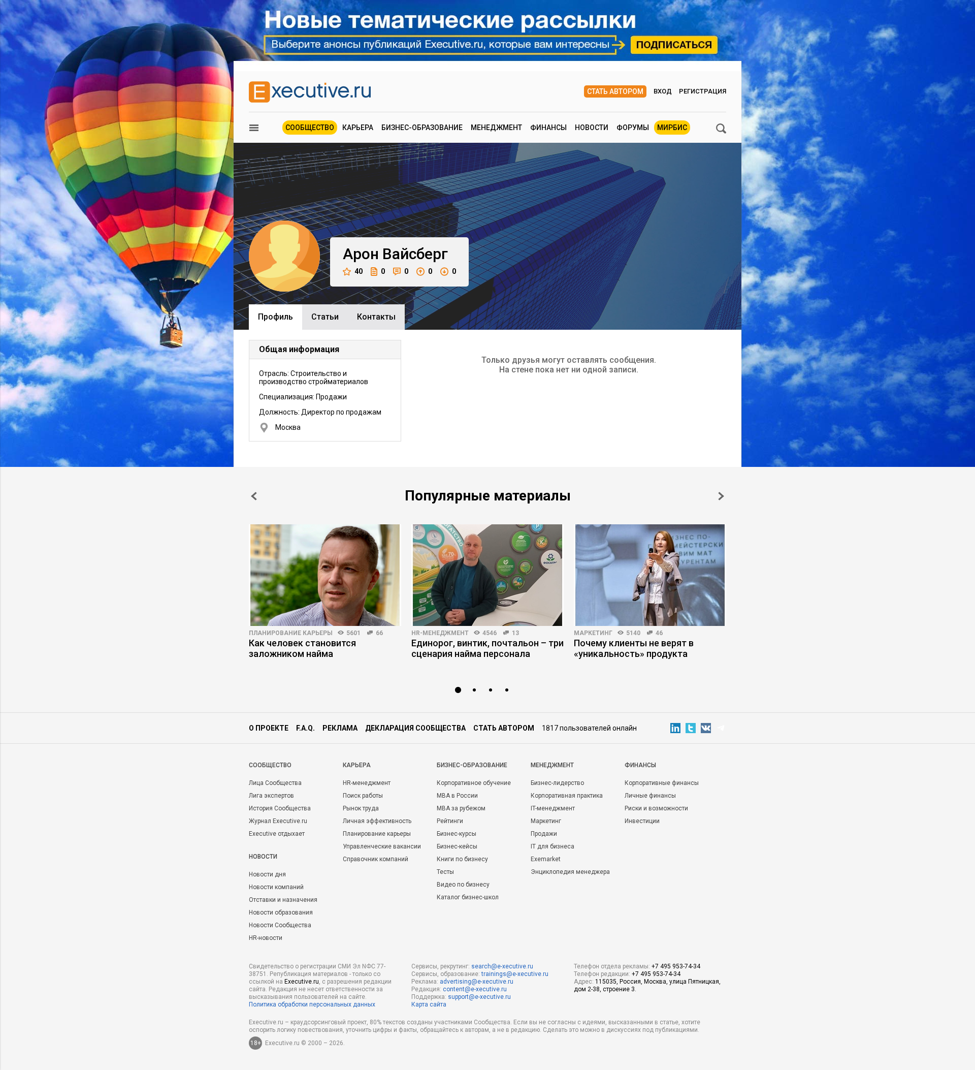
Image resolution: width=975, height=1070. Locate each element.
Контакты (376, 317)
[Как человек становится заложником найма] (325, 575)
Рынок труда (361, 808)
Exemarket (546, 859)
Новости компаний (276, 887)
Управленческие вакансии (382, 846)
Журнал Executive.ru (278, 821)
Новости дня (267, 874)
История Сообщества (280, 808)
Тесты (445, 871)
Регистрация (702, 91)
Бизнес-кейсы (457, 846)
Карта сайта (428, 1004)
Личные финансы (650, 795)
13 (515, 633)
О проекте (268, 728)
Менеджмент (496, 127)
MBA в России (457, 795)
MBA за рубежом (461, 808)
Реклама (340, 728)
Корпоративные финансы (662, 782)
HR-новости (265, 937)
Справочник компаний (375, 859)
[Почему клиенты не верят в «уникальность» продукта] (650, 575)
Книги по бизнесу (462, 859)
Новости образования (281, 912)
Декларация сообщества (415, 728)
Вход (663, 91)
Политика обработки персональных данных (312, 1004)
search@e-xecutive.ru (502, 966)
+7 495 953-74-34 (676, 966)
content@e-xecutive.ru (475, 989)
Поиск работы (363, 795)
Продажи (544, 833)
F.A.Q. (305, 728)
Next (721, 496)
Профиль (275, 317)
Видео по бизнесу (463, 884)
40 (358, 271)
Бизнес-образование (422, 127)
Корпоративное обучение (474, 782)
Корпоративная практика (567, 795)
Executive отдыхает (277, 833)
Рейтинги (450, 821)
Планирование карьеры (291, 633)
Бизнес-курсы (456, 833)
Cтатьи (325, 317)
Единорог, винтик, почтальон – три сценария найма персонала (487, 648)
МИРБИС (672, 127)
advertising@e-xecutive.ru (476, 981)
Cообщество (270, 765)
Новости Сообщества (280, 925)
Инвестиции (642, 821)
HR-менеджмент (440, 633)
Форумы (632, 127)
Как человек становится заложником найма (302, 648)
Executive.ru (301, 981)
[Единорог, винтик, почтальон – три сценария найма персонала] (487, 575)
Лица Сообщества (275, 782)
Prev (254, 496)
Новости (591, 127)
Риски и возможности (656, 808)
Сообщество (309, 127)
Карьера (357, 127)
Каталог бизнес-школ (468, 897)
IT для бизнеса (552, 846)
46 (659, 633)
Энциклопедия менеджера (570, 871)
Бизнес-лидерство (557, 782)
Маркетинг (593, 633)
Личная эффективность (377, 821)
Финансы (548, 127)
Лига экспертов (271, 795)
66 (379, 633)
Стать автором (615, 91)
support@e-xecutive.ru (479, 996)
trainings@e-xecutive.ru (514, 974)
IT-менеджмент (553, 808)
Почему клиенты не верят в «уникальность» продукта (634, 648)
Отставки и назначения (283, 899)
